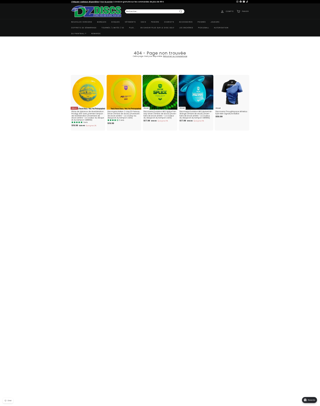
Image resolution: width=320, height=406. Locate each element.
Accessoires (186, 22)
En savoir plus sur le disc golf (157, 28)
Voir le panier (106, 1)
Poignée (202, 22)
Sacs (143, 22)
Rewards (96, 33)
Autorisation (221, 28)
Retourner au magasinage (175, 56)
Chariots (169, 22)
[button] (77, 122)
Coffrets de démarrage (83, 28)
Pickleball (203, 28)
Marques (101, 22)
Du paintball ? (78, 33)
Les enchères (186, 28)
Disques (115, 22)
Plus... (132, 28)
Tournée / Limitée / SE (113, 28)
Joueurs (215, 22)
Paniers (155, 22)
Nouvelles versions (81, 22)
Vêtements (130, 22)
